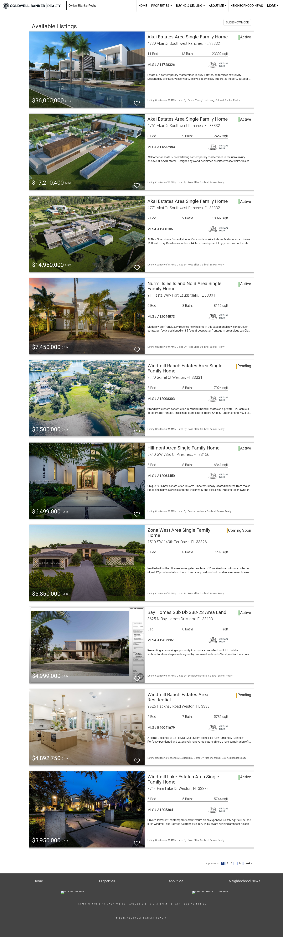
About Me (218, 8)
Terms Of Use (87, 904)
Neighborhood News (246, 5)
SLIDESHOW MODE (237, 22)
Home (142, 5)
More (273, 8)
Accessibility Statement (149, 904)
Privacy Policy (114, 904)
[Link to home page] (33, 6)
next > (248, 863)
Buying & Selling (191, 8)
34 (240, 863)
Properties (162, 8)
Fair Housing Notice (190, 904)
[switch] (137, 101)
